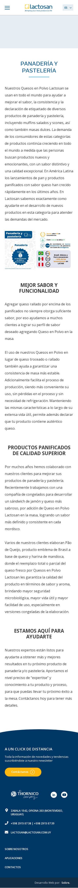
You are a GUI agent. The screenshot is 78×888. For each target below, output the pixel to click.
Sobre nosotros (16, 849)
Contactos (13, 867)
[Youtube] (64, 795)
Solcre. (66, 883)
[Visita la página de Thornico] (25, 795)
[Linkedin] (53, 795)
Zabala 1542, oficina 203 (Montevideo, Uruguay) (37, 812)
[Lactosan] (39, 7)
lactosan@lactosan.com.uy (31, 832)
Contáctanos (19, 772)
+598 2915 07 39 (44, 823)
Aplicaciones (13, 858)
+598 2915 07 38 (21, 823)
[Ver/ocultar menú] (7, 8)
